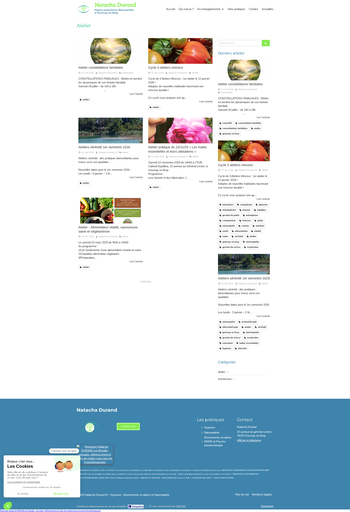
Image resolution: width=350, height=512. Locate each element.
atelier (221, 371)
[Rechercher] (266, 43)
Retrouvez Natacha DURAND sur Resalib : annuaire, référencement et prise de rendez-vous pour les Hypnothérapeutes (50, 511)
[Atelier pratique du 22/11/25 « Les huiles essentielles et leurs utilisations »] (180, 130)
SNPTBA (181, 506)
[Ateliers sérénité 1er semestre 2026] (110, 130)
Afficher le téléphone (249, 440)
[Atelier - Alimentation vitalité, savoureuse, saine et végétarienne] (110, 210)
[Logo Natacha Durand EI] (83, 16)
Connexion (267, 506)
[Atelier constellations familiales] (110, 51)
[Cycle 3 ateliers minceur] (180, 51)
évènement (224, 378)
